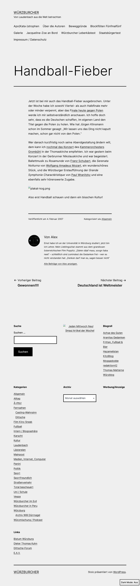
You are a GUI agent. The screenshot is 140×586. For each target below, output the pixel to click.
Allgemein (107, 219)
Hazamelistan (111, 351)
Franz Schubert (80, 161)
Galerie (18, 33)
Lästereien (20, 449)
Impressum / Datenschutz (30, 39)
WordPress (119, 572)
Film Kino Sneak (23, 421)
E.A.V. (17, 552)
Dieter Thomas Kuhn (25, 543)
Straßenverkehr (23, 482)
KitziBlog (108, 356)
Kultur (17, 440)
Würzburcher (26, 12)
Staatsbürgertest (110, 33)
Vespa (17, 496)
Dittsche (20, 417)
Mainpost (19, 454)
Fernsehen (20, 407)
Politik (17, 468)
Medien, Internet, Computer (30, 459)
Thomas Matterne (113, 370)
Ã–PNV (18, 403)
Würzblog (108, 374)
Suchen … (19, 332)
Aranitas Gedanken (114, 337)
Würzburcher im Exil (25, 501)
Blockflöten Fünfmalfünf (105, 26)
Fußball (18, 426)
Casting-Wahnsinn (26, 412)
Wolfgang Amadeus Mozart (63, 165)
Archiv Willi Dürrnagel (27, 515)
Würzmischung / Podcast (28, 519)
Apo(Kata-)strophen (26, 26)
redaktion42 (110, 365)
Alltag (17, 398)
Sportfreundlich (23, 477)
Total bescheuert (23, 487)
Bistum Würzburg (24, 538)
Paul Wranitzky (81, 174)
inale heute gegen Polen (87, 110)
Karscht (18, 435)
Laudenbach (21, 445)
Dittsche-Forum (23, 548)
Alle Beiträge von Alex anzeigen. (60, 263)
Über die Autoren (54, 26)
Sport (17, 473)
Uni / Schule (20, 491)
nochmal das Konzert (60, 147)
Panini (17, 463)
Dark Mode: (127, 582)
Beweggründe (78, 26)
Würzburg (19, 510)
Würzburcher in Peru (25, 505)
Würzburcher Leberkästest (78, 33)
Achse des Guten (113, 332)
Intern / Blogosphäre (25, 431)
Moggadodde (111, 360)
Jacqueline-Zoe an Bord (42, 33)
